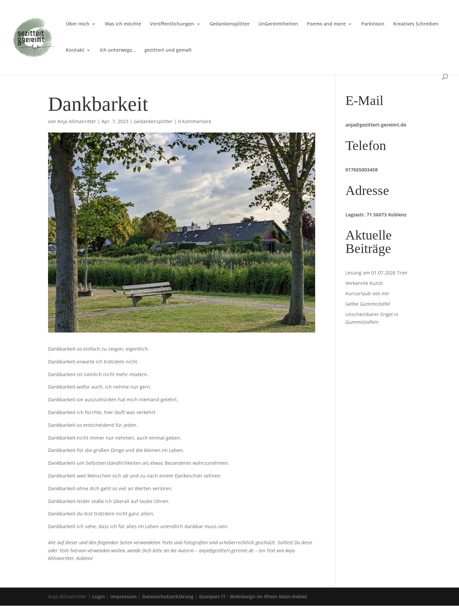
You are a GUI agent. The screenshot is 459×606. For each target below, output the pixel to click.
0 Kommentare (194, 121)
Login (98, 596)
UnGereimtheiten (278, 24)
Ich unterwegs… (118, 50)
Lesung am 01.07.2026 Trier (376, 272)
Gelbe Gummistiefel (367, 304)
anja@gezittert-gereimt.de (375, 124)
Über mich (77, 24)
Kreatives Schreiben (416, 24)
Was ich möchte (123, 24)
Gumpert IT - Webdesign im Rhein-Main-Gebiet (253, 596)
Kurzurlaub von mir (367, 293)
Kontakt (75, 50)
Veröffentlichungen (172, 24)
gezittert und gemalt (168, 50)
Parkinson (372, 24)
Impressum (123, 596)
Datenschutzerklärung (168, 596)
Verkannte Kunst (364, 283)
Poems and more (326, 24)
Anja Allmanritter (76, 121)
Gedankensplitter (230, 24)
